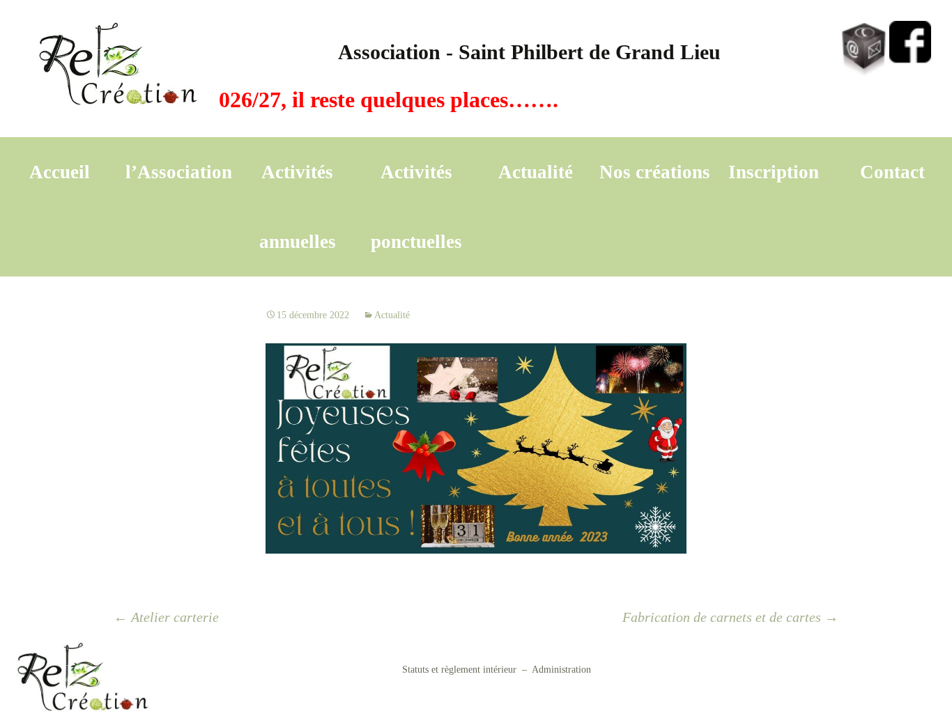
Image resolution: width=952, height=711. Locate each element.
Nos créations (654, 172)
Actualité (535, 172)
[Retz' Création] (120, 68)
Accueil (59, 172)
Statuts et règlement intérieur (459, 669)
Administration (561, 669)
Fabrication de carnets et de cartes (730, 617)
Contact (892, 172)
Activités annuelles (297, 207)
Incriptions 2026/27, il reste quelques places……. (308, 99)
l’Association (178, 172)
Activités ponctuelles (416, 207)
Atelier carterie (166, 617)
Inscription (773, 172)
